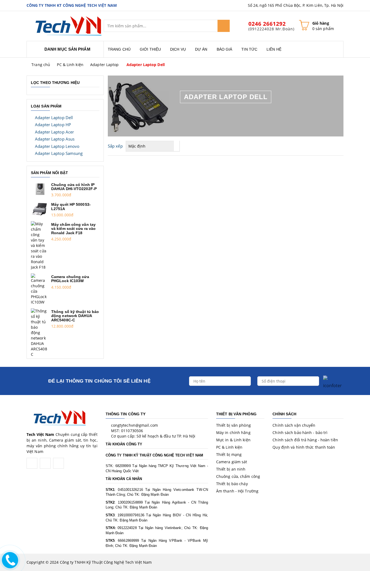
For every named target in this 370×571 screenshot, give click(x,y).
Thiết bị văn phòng (233, 425)
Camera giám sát (231, 461)
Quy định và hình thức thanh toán (303, 447)
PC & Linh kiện (70, 64)
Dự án (201, 49)
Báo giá (224, 49)
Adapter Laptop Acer (54, 132)
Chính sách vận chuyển (293, 425)
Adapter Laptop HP (53, 124)
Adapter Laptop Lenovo (57, 146)
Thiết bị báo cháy (232, 483)
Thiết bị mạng (229, 454)
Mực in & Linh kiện (233, 439)
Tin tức (249, 49)
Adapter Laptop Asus (54, 139)
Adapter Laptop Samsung (59, 153)
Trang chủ (119, 49)
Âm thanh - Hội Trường (237, 491)
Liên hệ (274, 49)
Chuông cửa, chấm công (238, 476)
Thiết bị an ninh (231, 469)
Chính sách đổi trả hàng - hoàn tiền (305, 439)
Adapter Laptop (104, 64)
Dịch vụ (178, 49)
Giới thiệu (150, 49)
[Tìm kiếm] (224, 26)
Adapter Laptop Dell (145, 64)
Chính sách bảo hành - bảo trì (299, 432)
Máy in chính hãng (233, 432)
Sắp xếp (115, 146)
